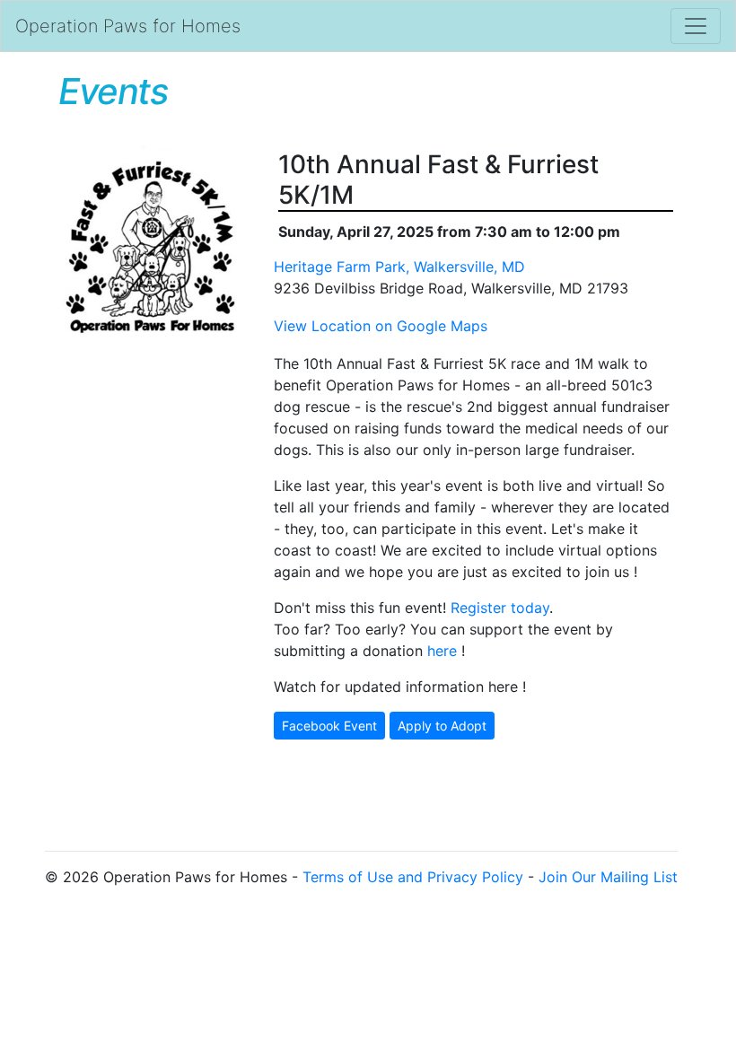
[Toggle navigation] (695, 26)
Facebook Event (329, 725)
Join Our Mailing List (608, 877)
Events (112, 91)
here (442, 651)
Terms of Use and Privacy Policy (412, 877)
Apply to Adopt (442, 725)
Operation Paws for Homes (128, 26)
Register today (500, 608)
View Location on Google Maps (380, 326)
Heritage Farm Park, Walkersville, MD (399, 267)
